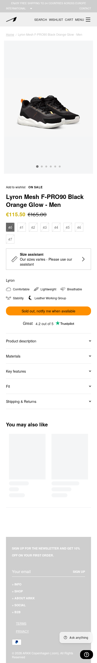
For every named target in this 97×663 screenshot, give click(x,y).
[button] (83, 20)
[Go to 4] (51, 167)
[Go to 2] (42, 167)
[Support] (86, 654)
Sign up (79, 571)
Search (40, 19)
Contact (85, 8)
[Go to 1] (37, 166)
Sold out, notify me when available (48, 310)
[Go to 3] (46, 167)
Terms (21, 623)
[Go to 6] (60, 167)
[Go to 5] (55, 167)
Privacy (22, 631)
